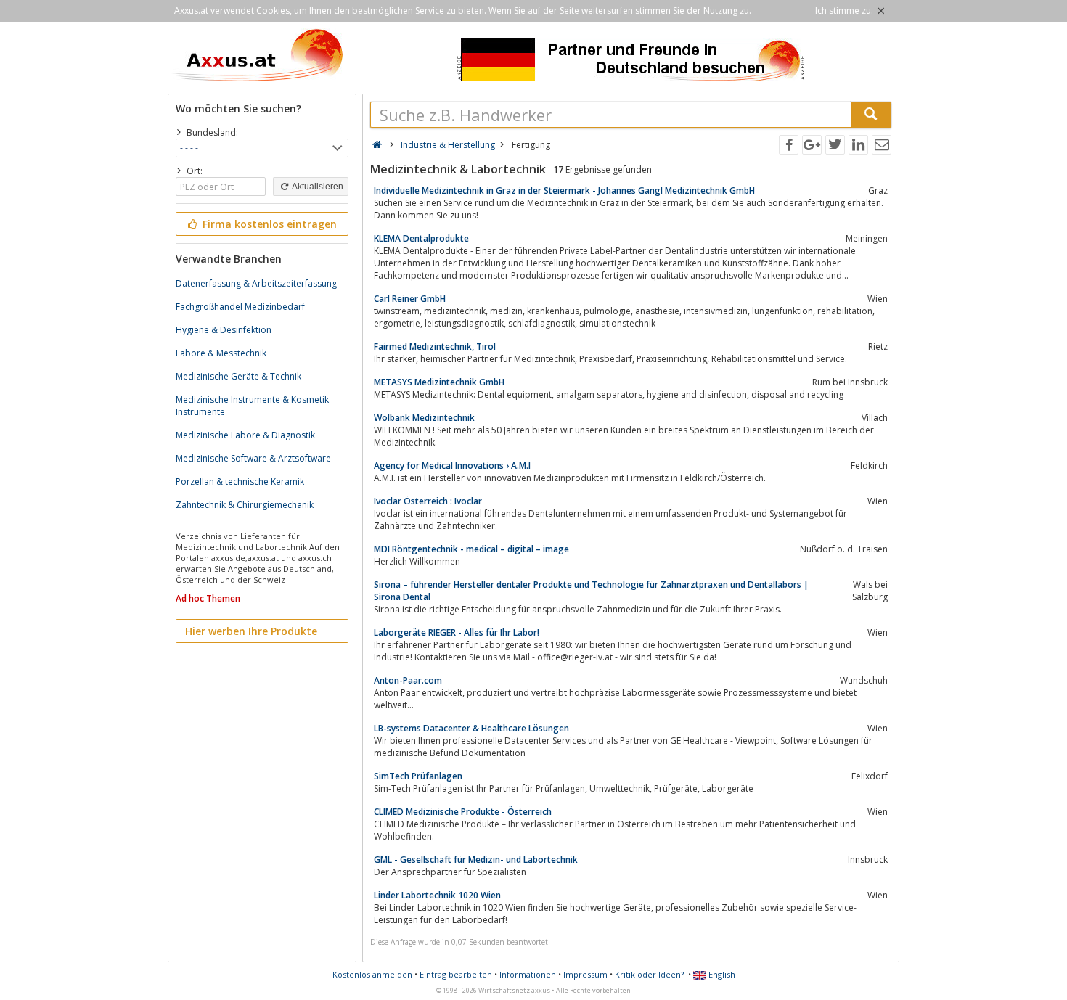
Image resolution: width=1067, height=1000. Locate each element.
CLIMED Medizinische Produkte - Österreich (463, 812)
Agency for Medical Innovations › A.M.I (452, 465)
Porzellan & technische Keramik (240, 481)
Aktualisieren (316, 186)
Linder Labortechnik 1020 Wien (437, 895)
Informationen (527, 974)
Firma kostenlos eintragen (268, 224)
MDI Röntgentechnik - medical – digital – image (471, 549)
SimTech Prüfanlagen (418, 776)
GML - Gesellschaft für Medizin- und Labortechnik (476, 859)
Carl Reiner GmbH (410, 298)
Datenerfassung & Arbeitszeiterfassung (256, 283)
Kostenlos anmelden (372, 974)
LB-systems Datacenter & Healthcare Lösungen (471, 728)
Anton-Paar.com (408, 680)
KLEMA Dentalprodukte (421, 238)
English (720, 974)
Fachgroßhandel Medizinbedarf (240, 306)
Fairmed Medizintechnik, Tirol (435, 346)
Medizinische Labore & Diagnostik (245, 435)
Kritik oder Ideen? (649, 974)
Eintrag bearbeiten (456, 974)
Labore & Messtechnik (221, 353)
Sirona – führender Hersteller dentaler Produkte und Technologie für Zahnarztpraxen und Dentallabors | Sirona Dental (591, 590)
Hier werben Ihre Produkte (251, 631)
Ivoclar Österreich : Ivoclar (428, 501)
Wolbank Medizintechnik (424, 417)
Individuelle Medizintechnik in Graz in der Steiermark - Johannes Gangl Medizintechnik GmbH (564, 190)
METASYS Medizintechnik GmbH (439, 382)
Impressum (585, 974)
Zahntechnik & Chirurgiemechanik (245, 505)
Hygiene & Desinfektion (223, 330)
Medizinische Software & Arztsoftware (253, 458)
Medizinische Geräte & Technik (238, 376)
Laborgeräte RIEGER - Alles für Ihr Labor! (456, 632)
